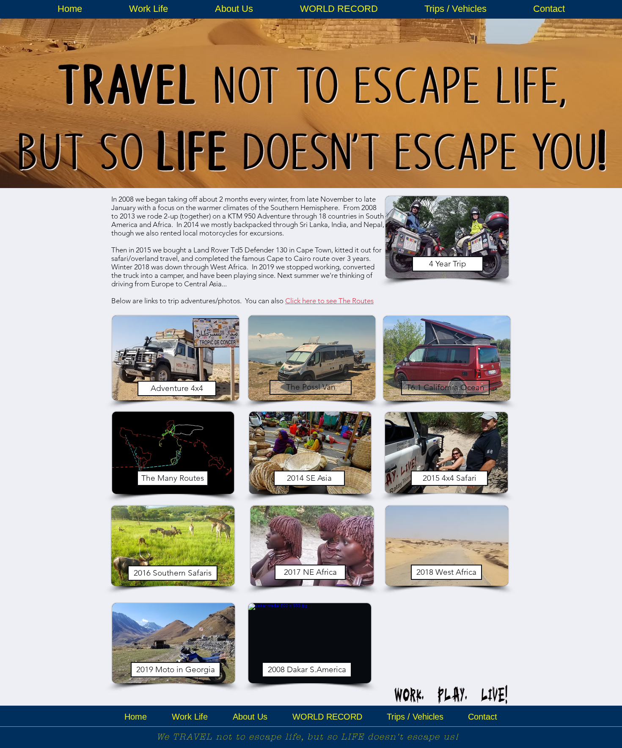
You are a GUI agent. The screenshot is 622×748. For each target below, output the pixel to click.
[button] (148, 9)
